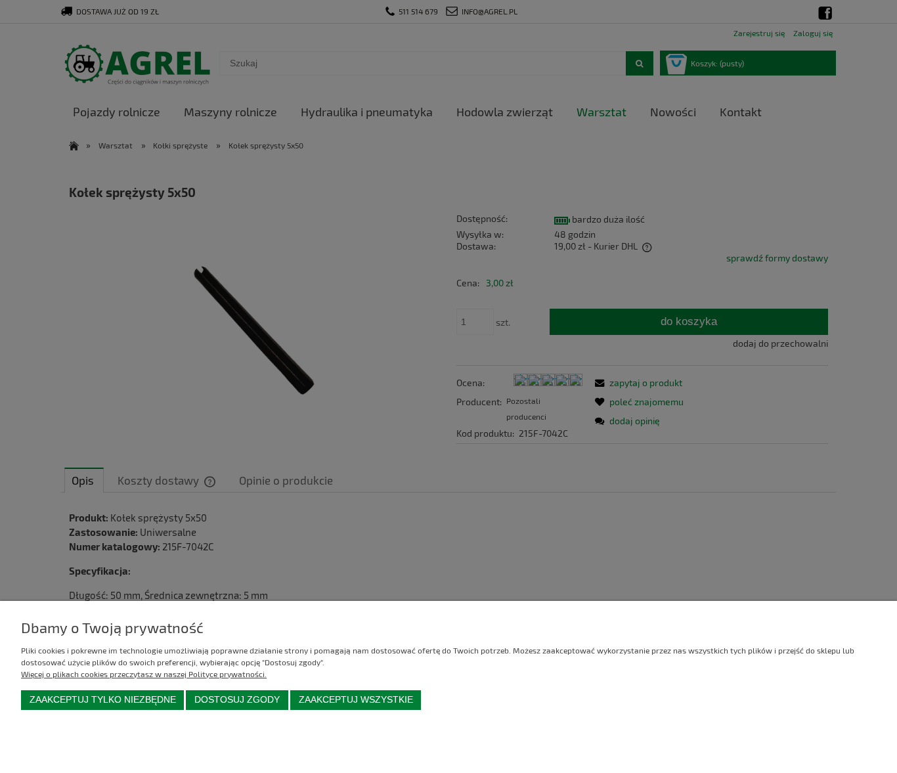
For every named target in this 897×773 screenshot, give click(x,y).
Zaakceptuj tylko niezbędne (103, 700)
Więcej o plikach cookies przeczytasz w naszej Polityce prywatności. (144, 673)
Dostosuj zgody (237, 700)
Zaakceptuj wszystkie (356, 700)
